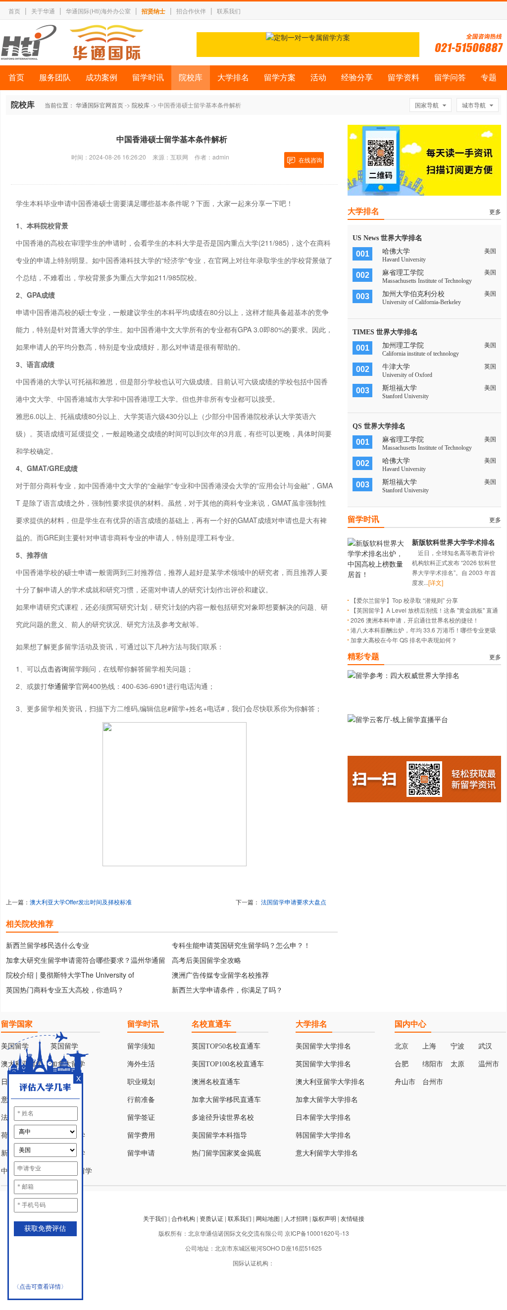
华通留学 (61, 686)
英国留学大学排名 (323, 1064)
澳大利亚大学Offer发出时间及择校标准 (81, 901)
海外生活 (141, 1064)
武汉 (485, 1046)
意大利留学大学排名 (327, 1153)
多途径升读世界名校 (223, 1117)
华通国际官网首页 (99, 105)
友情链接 (352, 1218)
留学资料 (403, 77)
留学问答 (450, 77)
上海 (429, 1046)
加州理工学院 (403, 345)
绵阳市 (432, 1064)
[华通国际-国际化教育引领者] (72, 42)
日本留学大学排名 (323, 1117)
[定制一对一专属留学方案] (308, 37)
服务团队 (55, 77)
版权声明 (324, 1218)
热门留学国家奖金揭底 (226, 1153)
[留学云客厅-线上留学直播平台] (398, 719)
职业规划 (141, 1082)
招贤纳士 (153, 10)
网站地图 (268, 1218)
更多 (495, 211)
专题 (489, 77)
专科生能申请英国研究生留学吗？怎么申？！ (241, 945)
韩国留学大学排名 (323, 1135)
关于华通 (43, 10)
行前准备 (141, 1099)
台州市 (432, 1082)
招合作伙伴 (191, 10)
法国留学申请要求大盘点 (293, 901)
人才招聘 (296, 1218)
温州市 (488, 1064)
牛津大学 (396, 366)
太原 (457, 1064)
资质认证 (211, 1218)
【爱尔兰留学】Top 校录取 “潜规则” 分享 (404, 600)
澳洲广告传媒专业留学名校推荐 (220, 975)
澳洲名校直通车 (216, 1082)
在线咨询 (310, 160)
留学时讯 (148, 77)
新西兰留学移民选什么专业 (47, 945)
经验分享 (357, 77)
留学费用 (141, 1135)
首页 (14, 10)
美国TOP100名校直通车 (228, 1064)
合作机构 (183, 1218)
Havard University (404, 259)
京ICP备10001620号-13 (317, 1233)
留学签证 (141, 1117)
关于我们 (155, 1218)
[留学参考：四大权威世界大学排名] (403, 675)
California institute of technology (420, 353)
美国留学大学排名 (323, 1046)
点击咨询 (54, 669)
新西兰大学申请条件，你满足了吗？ (227, 990)
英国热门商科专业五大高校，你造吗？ (65, 990)
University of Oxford (407, 374)
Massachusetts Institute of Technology (427, 280)
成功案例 (101, 77)
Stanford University (405, 396)
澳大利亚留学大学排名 (330, 1082)
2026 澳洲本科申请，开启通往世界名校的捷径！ (415, 620)
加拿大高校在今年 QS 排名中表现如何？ (404, 639)
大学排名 (233, 77)
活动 (318, 77)
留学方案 (280, 77)
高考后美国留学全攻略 (206, 960)
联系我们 (229, 10)
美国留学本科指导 (219, 1135)
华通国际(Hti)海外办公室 (98, 10)
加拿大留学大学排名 (327, 1099)
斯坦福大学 (399, 388)
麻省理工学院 (403, 272)
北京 (401, 1046)
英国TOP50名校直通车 (226, 1046)
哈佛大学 (396, 251)
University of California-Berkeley (421, 302)
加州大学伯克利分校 (413, 294)
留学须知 (141, 1046)
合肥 (401, 1064)
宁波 (457, 1046)
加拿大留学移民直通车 (226, 1099)
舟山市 (405, 1082)
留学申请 (141, 1153)
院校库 (191, 77)
